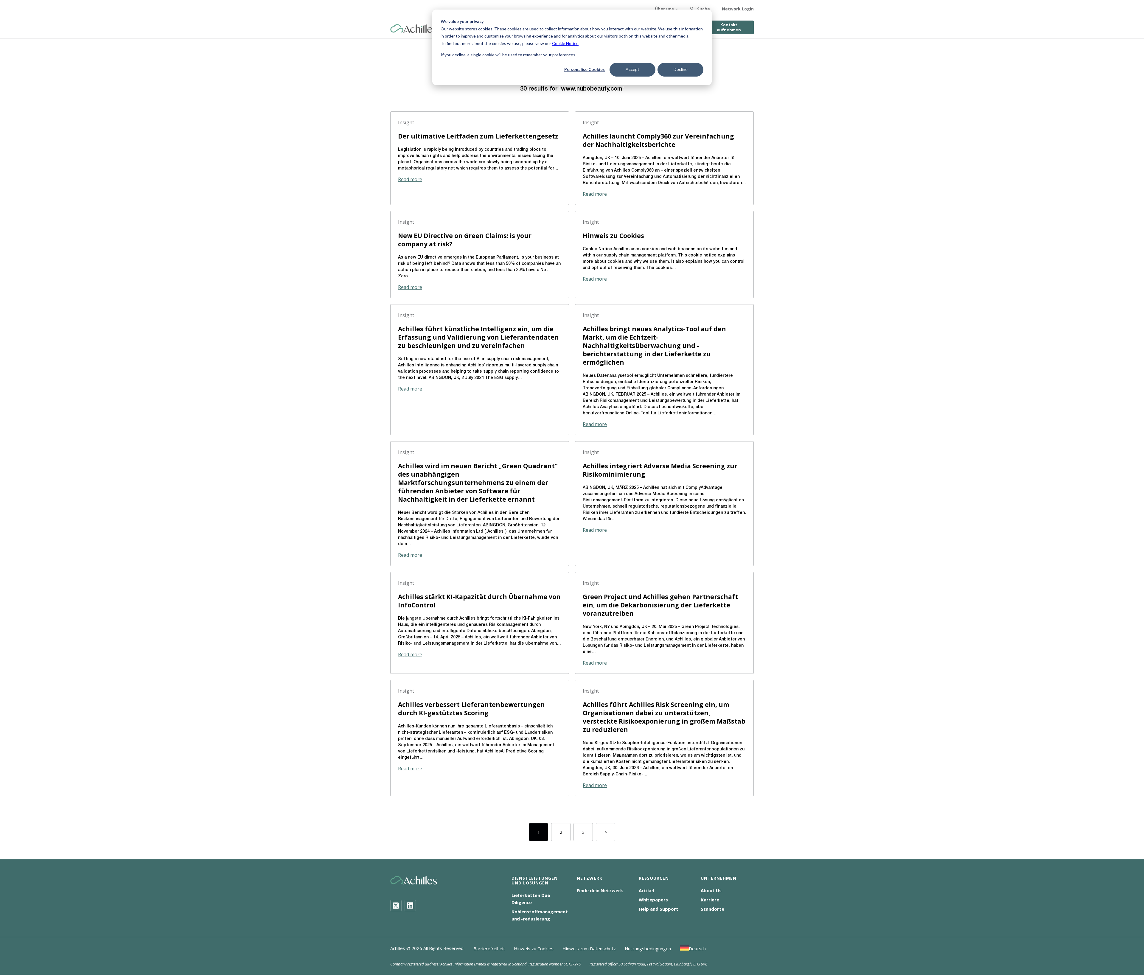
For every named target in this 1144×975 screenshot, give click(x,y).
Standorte (712, 909)
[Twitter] (396, 905)
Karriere (710, 900)
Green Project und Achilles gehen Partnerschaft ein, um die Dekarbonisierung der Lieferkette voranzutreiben (660, 605)
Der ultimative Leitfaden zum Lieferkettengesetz (478, 136)
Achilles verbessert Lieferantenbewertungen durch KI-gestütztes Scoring (471, 708)
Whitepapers (653, 900)
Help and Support (658, 909)
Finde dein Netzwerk (600, 890)
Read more (410, 179)
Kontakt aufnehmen (729, 27)
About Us (711, 890)
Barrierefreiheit (489, 948)
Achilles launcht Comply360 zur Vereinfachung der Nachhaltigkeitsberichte (658, 140)
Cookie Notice (565, 43)
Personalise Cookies (584, 69)
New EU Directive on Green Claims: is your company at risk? (464, 239)
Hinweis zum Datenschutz (589, 948)
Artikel (646, 890)
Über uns (664, 9)
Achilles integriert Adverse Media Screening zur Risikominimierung (660, 470)
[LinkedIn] (410, 905)
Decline (681, 69)
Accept (632, 69)
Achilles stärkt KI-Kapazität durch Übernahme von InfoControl (479, 601)
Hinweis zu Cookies (613, 235)
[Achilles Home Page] (413, 28)
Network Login (738, 9)
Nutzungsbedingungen (648, 948)
